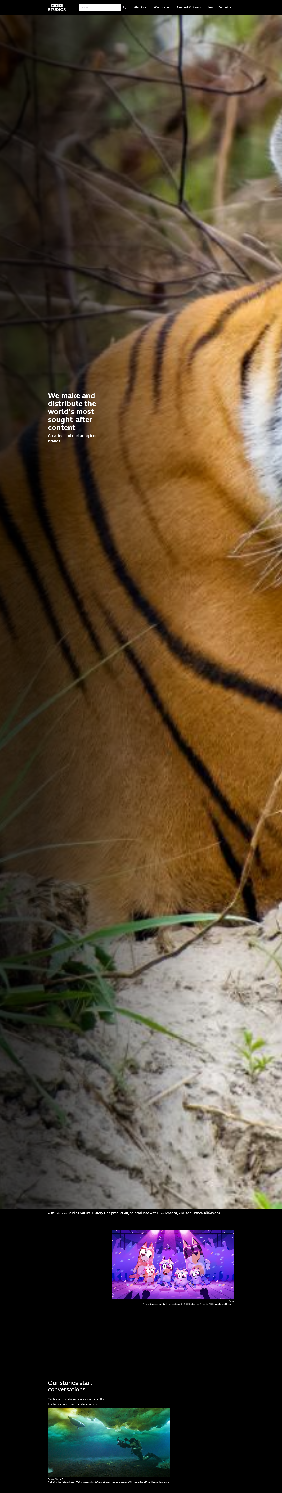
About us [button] (140, 7)
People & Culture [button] (188, 7)
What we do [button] (161, 7)
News (210, 7)
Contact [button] (223, 7)
